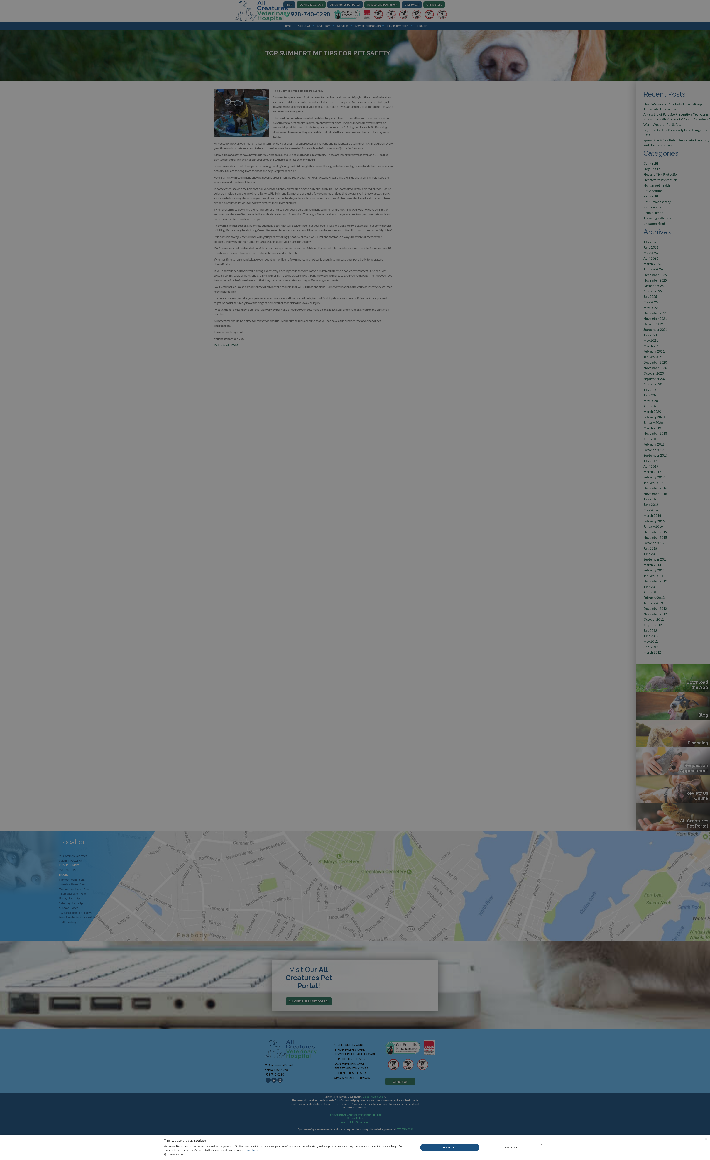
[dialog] (355, 1147)
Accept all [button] (450, 1147)
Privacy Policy (251, 1149)
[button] (287, 1154)
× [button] (705, 1138)
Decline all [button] (512, 1147)
